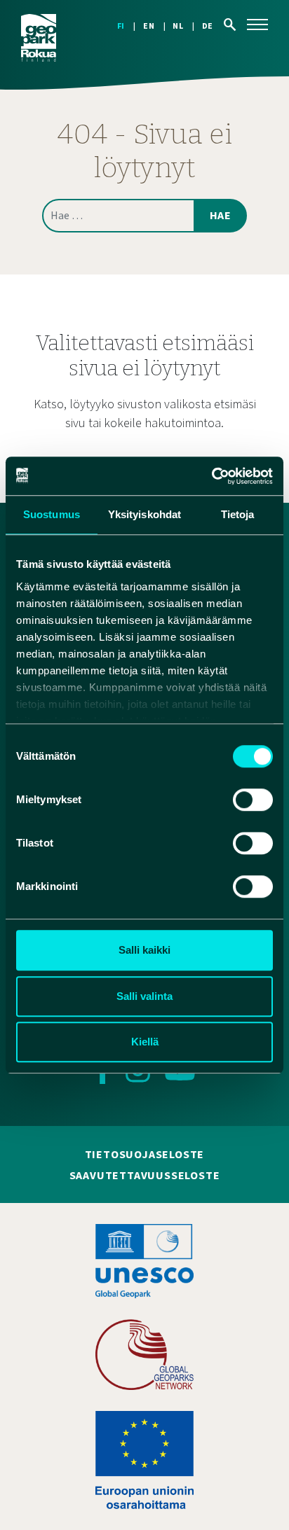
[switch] (253, 799)
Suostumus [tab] (51, 514)
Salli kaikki (144, 950)
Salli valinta (144, 996)
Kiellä (145, 1042)
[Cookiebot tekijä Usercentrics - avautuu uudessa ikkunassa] (211, 476)
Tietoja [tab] (238, 514)
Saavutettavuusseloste (144, 1175)
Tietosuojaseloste (145, 1154)
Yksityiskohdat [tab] (144, 514)
